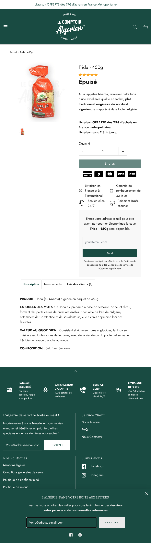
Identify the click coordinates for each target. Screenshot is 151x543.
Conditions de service (119, 265)
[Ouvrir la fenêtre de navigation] (5, 26)
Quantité (84, 143)
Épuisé (110, 164)
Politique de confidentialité (21, 479)
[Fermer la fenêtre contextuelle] (146, 493)
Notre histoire (90, 422)
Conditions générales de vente (23, 472)
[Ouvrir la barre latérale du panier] (145, 26)
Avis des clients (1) (79, 284)
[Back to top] (75, 371)
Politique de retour (15, 487)
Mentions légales (14, 465)
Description (31, 284)
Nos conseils (53, 284)
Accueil (13, 52)
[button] (22, 131)
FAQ (85, 429)
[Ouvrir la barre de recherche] (134, 26)
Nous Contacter (92, 437)
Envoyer (57, 445)
